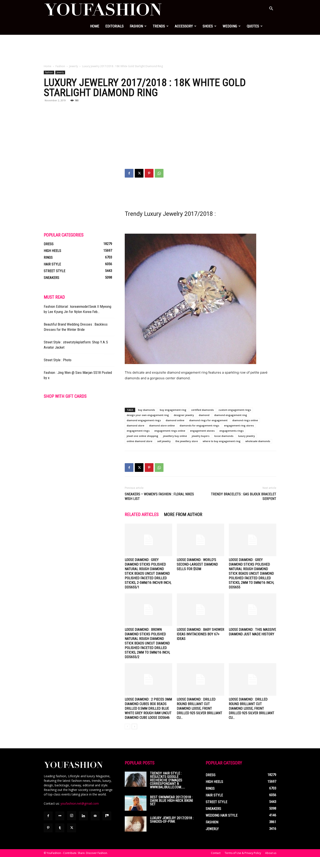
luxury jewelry (246, 436)
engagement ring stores (239, 425)
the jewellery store (186, 441)
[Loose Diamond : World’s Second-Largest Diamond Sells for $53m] (200, 540)
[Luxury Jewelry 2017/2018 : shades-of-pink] (136, 824)
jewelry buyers (200, 436)
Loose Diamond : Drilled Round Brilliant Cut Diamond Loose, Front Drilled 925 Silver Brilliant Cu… (199, 708)
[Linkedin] (83, 816)
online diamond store (139, 441)
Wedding (230, 26)
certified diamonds (202, 409)
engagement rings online (169, 430)
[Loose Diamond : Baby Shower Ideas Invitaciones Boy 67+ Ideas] (200, 609)
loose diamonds (223, 436)
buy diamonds (146, 409)
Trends (159, 26)
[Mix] (107, 816)
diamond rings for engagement (208, 420)
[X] (139, 173)
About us (270, 853)
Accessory (184, 26)
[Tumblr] (60, 828)
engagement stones (202, 430)
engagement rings (138, 430)
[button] (271, 9)
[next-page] (134, 726)
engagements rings (231, 430)
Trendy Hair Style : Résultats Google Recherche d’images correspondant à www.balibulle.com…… (167, 780)
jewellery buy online (175, 436)
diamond (204, 415)
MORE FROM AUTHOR (183, 514)
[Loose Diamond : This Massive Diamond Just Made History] (252, 609)
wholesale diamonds (257, 441)
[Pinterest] (149, 173)
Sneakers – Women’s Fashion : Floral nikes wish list (159, 496)
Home (94, 26)
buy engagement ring (173, 409)
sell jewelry (164, 441)
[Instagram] (71, 815)
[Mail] (95, 816)
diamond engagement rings (144, 420)
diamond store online (162, 425)
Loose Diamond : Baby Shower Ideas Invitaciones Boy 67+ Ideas (200, 634)
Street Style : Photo (57, 360)
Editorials (114, 26)
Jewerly (73, 66)
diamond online (175, 420)
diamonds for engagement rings (199, 425)
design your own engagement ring (148, 415)
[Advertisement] (160, 50)
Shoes (208, 26)
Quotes (253, 26)
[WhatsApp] (159, 173)
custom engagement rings (235, 409)
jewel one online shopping (142, 436)
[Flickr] (60, 816)
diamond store (135, 425)
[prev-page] (127, 726)
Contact (216, 853)
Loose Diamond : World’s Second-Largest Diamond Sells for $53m (197, 564)
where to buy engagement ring (222, 441)
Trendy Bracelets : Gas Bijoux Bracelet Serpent (243, 496)
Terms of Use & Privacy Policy (243, 853)
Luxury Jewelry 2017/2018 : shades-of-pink (172, 820)
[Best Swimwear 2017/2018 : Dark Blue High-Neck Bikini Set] (136, 803)
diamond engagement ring (230, 415)
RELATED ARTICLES (142, 514)
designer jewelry (184, 415)
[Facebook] (129, 173)
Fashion (136, 26)
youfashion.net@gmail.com (80, 803)
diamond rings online (245, 420)
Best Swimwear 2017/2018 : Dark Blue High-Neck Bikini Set (171, 800)
